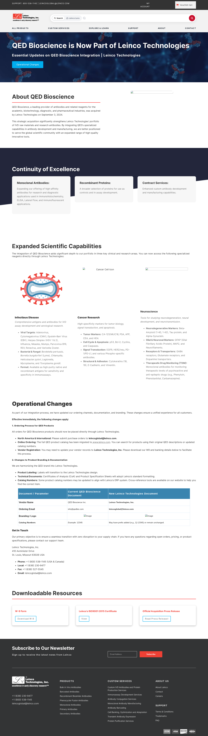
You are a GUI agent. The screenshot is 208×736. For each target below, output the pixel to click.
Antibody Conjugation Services (122, 699)
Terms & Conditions (164, 711)
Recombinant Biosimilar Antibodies (76, 696)
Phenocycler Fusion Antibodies (74, 700)
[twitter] (17, 690)
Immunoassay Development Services (125, 694)
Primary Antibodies (68, 709)
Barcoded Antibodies (69, 691)
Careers (159, 696)
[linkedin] (22, 690)
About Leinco (162, 687)
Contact (159, 691)
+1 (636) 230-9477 (22, 695)
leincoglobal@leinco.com (25, 703)
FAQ (157, 720)
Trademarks (161, 716)
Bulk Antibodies (70, 687)
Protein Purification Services (121, 721)
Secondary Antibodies (70, 713)
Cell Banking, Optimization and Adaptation (127, 712)
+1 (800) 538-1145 (22, 699)
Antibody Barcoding (117, 708)
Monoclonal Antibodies (70, 705)
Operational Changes (27, 64)
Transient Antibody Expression (122, 716)
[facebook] (13, 690)
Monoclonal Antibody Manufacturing (124, 703)
